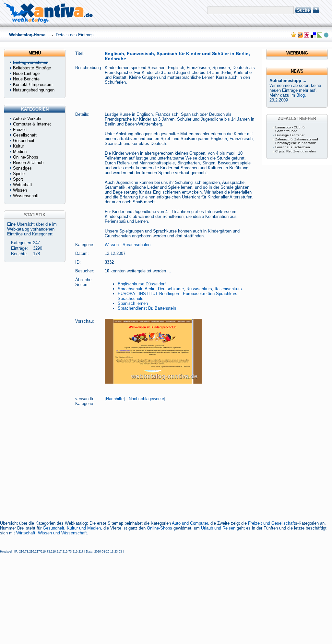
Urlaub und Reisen (218, 528)
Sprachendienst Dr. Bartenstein (147, 308)
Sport (18, 179)
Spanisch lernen (133, 303)
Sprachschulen (136, 244)
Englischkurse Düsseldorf (142, 283)
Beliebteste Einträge (32, 68)
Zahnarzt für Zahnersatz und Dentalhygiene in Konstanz (296, 141)
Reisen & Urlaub (28, 162)
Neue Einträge (26, 73)
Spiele (19, 173)
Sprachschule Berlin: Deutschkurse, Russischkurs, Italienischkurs (180, 288)
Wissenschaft (26, 195)
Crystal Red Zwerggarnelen (295, 151)
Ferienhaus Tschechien (292, 147)
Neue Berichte (26, 79)
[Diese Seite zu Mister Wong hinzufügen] (300, 36)
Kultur (18, 146)
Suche (303, 10)
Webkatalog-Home (27, 34)
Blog (300, 95)
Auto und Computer (190, 523)
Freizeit (20, 129)
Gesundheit (23, 140)
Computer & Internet (32, 124)
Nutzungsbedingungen (33, 90)
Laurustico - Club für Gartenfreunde (290, 129)
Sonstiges (22, 168)
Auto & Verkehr (27, 118)
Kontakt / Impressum (33, 84)
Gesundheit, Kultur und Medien (72, 528)
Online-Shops (159, 528)
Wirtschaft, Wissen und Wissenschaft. (52, 533)
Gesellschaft (25, 135)
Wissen (112, 244)
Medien (20, 151)
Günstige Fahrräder (289, 135)
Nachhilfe (115, 398)
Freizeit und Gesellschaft (271, 523)
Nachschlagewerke (146, 398)
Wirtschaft (22, 184)
